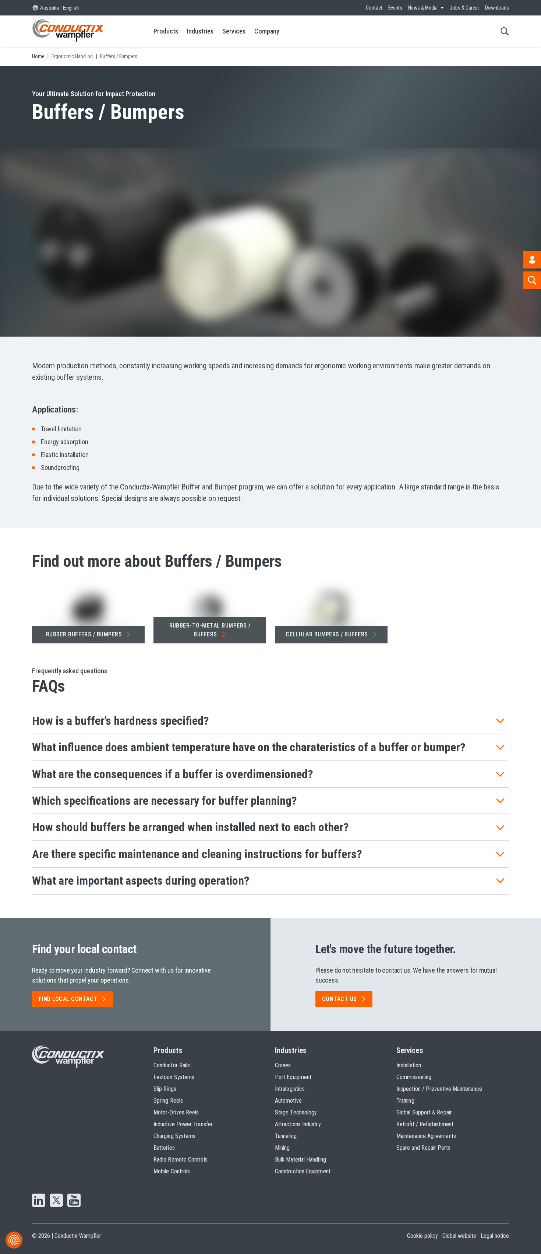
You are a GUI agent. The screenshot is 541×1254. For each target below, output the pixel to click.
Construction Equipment (302, 1171)
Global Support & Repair (424, 1112)
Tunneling (286, 1135)
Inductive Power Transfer (183, 1124)
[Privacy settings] (14, 1240)
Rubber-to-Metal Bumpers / (210, 630)
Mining (282, 1147)
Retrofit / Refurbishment (424, 1124)
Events (395, 8)
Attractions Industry (298, 1124)
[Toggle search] (505, 31)
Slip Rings (164, 1088)
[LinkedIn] (38, 1201)
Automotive (288, 1100)
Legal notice (495, 1235)
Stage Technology (296, 1112)
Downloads (497, 8)
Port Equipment (293, 1077)
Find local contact (68, 998)
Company (266, 31)
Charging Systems (174, 1135)
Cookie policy (422, 1235)
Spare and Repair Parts (423, 1147)
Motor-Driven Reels (176, 1112)
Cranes (283, 1065)
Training (405, 1100)
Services (233, 31)
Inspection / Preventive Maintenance (439, 1088)
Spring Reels (168, 1100)
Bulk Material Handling (300, 1159)
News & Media (423, 8)
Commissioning (413, 1077)
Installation (408, 1065)
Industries (200, 31)
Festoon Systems (173, 1077)
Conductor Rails (171, 1065)
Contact (374, 8)
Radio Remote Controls (180, 1159)
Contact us (339, 998)
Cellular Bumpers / (327, 634)
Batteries (164, 1147)
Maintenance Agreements (426, 1135)
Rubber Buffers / (84, 634)
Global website (459, 1235)
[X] (56, 1201)
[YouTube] (74, 1201)
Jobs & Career (464, 8)
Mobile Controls (171, 1171)
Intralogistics (290, 1088)
